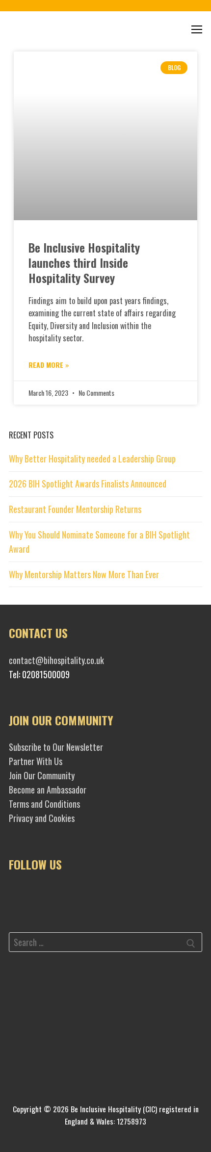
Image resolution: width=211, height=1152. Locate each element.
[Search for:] (105, 943)
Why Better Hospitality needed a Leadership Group (92, 458)
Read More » (48, 364)
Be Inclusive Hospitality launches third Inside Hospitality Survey (84, 262)
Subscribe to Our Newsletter (56, 747)
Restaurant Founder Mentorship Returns (75, 509)
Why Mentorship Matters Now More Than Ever (86, 574)
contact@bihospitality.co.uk (56, 660)
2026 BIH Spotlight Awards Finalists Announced (87, 483)
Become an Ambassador (47, 789)
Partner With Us (35, 761)
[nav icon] (196, 29)
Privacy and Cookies (42, 818)
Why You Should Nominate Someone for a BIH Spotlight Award (99, 541)
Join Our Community (42, 775)
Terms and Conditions (44, 803)
